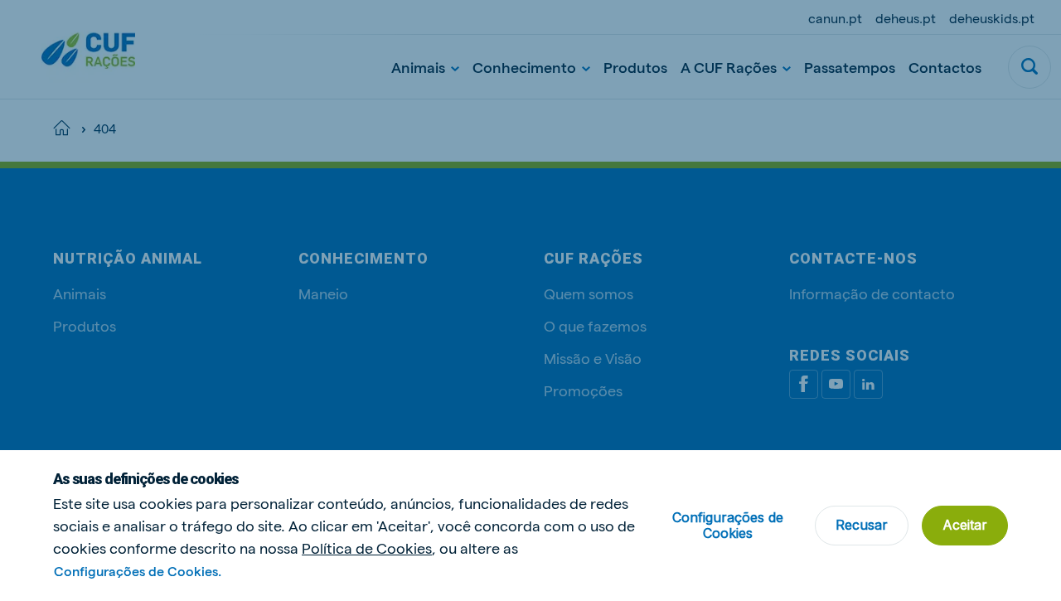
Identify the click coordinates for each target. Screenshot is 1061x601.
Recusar (862, 524)
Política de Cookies (367, 547)
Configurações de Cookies (727, 525)
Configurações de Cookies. (137, 571)
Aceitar (964, 524)
